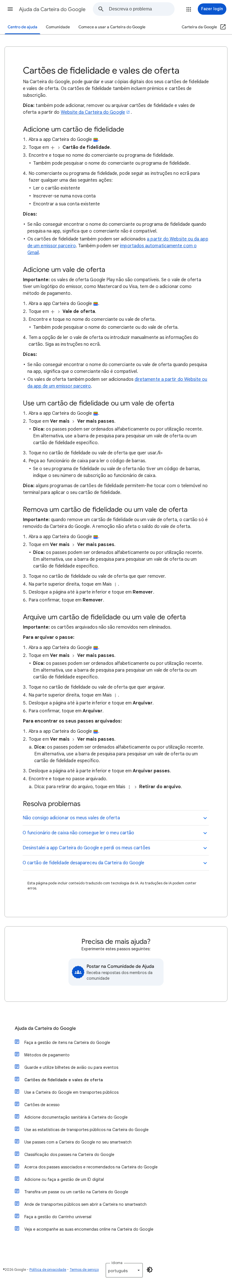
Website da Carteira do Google (93, 112)
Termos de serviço (84, 1269)
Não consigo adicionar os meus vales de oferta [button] (71, 818)
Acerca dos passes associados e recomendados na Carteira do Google (91, 1167)
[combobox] (141, 9)
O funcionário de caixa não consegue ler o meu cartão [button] (78, 833)
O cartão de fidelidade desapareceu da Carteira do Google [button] (83, 863)
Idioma (117, 1263)
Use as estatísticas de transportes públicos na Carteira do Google (86, 1129)
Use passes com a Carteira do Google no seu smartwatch (78, 1142)
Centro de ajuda (22, 27)
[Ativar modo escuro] (149, 1269)
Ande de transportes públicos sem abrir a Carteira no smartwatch (85, 1204)
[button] (10, 9)
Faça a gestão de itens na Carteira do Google (67, 1042)
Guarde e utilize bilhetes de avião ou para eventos (71, 1067)
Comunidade (58, 27)
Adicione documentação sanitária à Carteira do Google (76, 1117)
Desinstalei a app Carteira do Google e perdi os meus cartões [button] (86, 848)
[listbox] (124, 1270)
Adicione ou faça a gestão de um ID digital (64, 1179)
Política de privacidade (47, 1269)
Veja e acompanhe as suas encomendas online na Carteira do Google (88, 1229)
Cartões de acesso (42, 1104)
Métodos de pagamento (47, 1055)
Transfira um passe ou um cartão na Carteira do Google (76, 1191)
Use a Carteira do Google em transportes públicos (71, 1092)
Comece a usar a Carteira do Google (111, 27)
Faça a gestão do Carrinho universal (57, 1216)
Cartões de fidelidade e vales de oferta (63, 1079)
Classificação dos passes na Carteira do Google (69, 1154)
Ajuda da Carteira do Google (52, 9)
